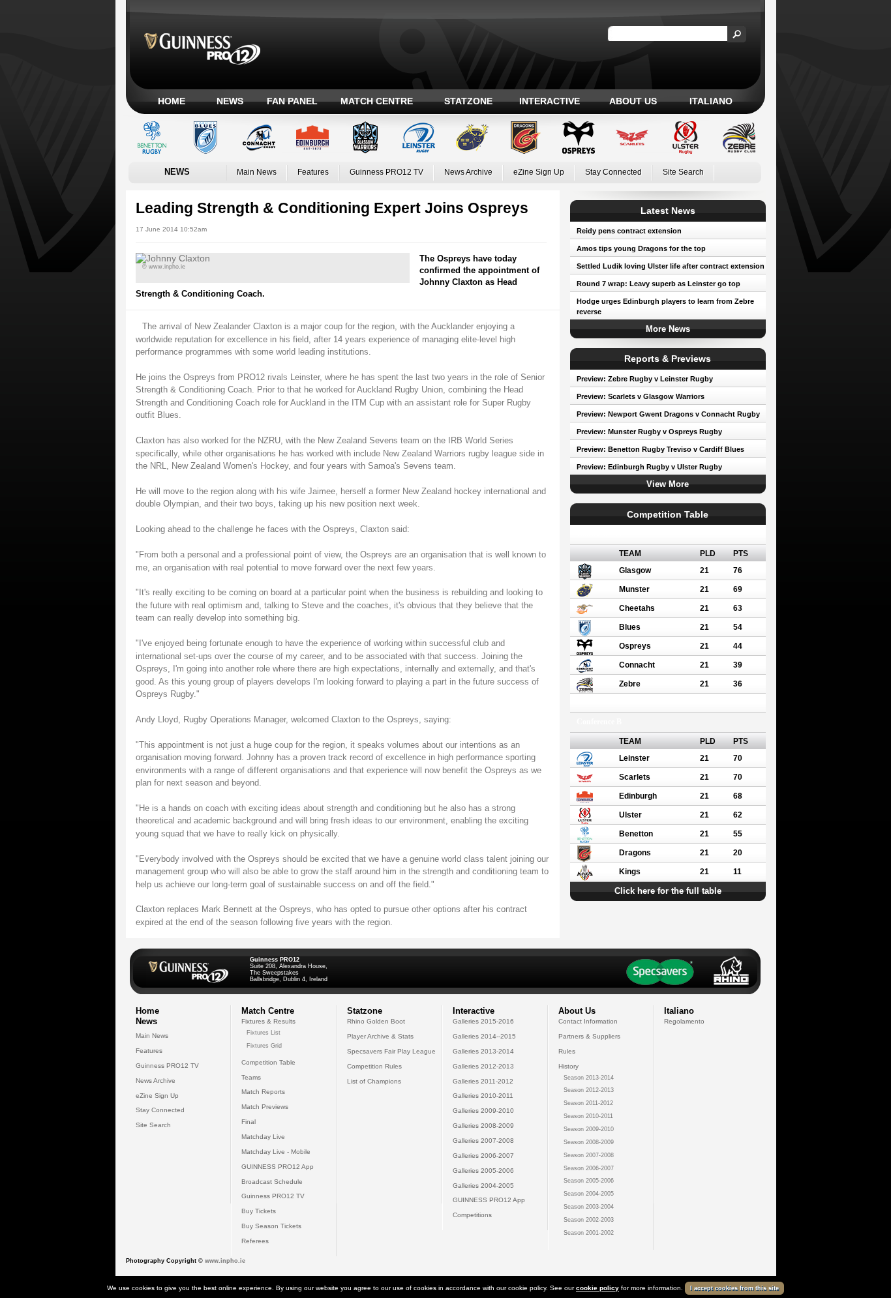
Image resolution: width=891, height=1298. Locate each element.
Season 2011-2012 (588, 1103)
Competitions (472, 1214)
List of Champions (374, 1081)
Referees (255, 1241)
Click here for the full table (667, 891)
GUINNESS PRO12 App (277, 1166)
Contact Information (588, 1021)
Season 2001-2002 (589, 1233)
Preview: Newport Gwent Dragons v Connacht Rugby (668, 414)
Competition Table (268, 1062)
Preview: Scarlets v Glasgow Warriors (640, 396)
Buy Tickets (258, 1211)
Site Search (683, 172)
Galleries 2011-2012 (483, 1081)
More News (668, 329)
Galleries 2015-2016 (483, 1021)
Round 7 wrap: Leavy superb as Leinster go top (658, 284)
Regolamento (684, 1021)
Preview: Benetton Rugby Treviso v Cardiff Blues (660, 449)
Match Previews (264, 1106)
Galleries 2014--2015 (484, 1036)
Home (171, 101)
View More (667, 484)
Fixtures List (263, 1032)
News (230, 101)
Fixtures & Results (268, 1021)
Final (248, 1121)
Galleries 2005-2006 (483, 1170)
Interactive (549, 101)
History (568, 1066)
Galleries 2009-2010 (483, 1110)
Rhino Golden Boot (376, 1021)
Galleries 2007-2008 (483, 1140)
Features (313, 172)
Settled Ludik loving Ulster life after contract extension (670, 266)
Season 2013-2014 (589, 1077)
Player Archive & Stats (380, 1036)
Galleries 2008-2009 (483, 1125)
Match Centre (376, 101)
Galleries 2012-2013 (483, 1066)
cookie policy (597, 1287)
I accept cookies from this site (734, 1288)
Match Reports (263, 1091)
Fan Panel (292, 101)
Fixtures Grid (264, 1045)
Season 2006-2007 (589, 1168)
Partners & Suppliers (589, 1036)
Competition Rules (374, 1066)
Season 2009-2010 (589, 1129)
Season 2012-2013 (589, 1090)
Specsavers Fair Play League (391, 1051)
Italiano (710, 101)
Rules (566, 1051)
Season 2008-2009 (589, 1142)
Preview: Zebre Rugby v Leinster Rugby (645, 379)
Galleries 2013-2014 (483, 1051)
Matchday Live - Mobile (275, 1151)
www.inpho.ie (225, 1261)
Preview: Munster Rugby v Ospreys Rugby (649, 431)
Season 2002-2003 (589, 1220)
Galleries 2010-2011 (483, 1095)
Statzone (468, 101)
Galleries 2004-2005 (483, 1185)
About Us (633, 101)
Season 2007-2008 (589, 1155)
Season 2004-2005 (589, 1193)
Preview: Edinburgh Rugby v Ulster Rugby (649, 467)
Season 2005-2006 (589, 1180)
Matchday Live (263, 1136)
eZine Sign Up (538, 172)
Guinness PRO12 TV (386, 172)
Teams (251, 1077)
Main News (257, 172)
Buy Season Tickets (271, 1226)
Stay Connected (613, 172)
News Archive (468, 172)
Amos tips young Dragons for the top (641, 248)
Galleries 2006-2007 (483, 1155)
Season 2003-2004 (589, 1206)
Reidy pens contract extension (629, 231)
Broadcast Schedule (272, 1181)
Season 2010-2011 (588, 1116)
